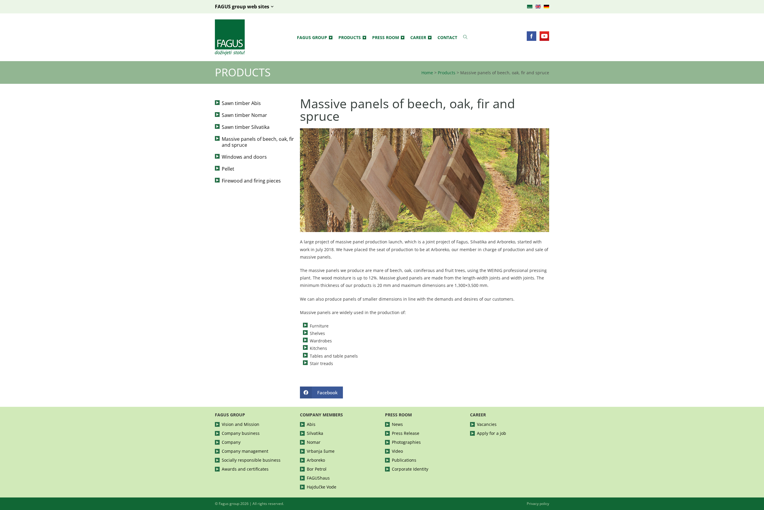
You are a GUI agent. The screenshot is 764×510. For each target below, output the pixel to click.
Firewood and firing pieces (251, 181)
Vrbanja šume (321, 451)
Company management (245, 451)
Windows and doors (244, 157)
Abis (311, 424)
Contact (447, 37)
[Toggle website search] (465, 37)
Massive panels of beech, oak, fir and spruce (258, 142)
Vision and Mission (240, 424)
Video (397, 451)
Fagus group (312, 37)
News (397, 424)
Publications (404, 460)
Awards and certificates (245, 469)
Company (231, 442)
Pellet (228, 169)
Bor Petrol (316, 469)
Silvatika (315, 433)
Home (427, 72)
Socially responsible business (251, 460)
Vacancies (487, 424)
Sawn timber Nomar (244, 115)
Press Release (405, 433)
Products (349, 37)
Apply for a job (491, 433)
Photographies (406, 442)
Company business (241, 433)
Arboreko (316, 460)
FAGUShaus (318, 478)
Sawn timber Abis (241, 103)
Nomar (314, 442)
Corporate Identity (410, 469)
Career (418, 37)
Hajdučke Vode (321, 487)
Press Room (385, 37)
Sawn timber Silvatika (245, 127)
